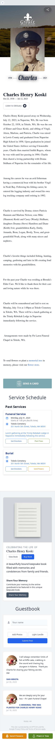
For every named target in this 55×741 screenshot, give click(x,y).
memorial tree (35, 360)
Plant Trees (39, 441)
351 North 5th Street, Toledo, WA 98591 (28, 426)
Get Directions (16, 441)
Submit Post (27, 640)
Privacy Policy (20, 729)
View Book (13, 556)
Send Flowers (39, 469)
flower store (33, 364)
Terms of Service (35, 729)
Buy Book (28, 556)
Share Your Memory (17, 595)
